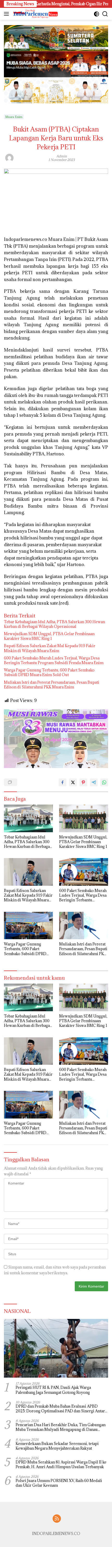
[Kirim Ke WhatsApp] (104, 782)
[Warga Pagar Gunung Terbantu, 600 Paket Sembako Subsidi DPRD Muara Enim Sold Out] (28, 925)
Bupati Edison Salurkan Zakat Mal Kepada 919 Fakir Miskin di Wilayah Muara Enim (49, 648)
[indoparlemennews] (35, 13)
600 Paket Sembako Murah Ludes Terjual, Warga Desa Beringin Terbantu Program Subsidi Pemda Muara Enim (53, 660)
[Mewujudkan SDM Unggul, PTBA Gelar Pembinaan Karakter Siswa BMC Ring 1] (83, 818)
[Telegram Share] (94, 782)
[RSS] (57, 1519)
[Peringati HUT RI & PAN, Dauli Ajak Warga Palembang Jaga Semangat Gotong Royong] (56, 1348)
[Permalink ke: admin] (9, 157)
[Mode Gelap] (96, 14)
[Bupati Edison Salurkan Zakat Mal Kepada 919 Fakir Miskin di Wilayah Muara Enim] (28, 872)
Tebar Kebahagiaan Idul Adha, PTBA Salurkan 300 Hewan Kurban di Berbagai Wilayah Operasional (54, 624)
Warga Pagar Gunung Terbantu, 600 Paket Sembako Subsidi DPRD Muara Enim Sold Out (49, 672)
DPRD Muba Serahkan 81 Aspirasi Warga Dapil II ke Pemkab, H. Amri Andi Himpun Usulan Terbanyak (61, 1464)
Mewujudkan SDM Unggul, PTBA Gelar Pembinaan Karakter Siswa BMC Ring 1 (49, 636)
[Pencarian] (105, 14)
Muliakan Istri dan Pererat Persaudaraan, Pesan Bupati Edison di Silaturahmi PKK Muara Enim (51, 684)
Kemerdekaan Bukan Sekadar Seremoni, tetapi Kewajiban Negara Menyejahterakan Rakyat (57, 1446)
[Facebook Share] (62, 782)
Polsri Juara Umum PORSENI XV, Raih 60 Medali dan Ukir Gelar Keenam (59, 1483)
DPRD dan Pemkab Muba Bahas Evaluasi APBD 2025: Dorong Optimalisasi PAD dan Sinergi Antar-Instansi (61, 1408)
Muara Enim (13, 117)
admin (61, 156)
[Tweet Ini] (73, 782)
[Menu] (7, 13)
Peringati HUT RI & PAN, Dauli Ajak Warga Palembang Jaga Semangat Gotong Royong (53, 1390)
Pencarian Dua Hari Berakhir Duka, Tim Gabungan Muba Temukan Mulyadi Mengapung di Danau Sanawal (60, 1427)
